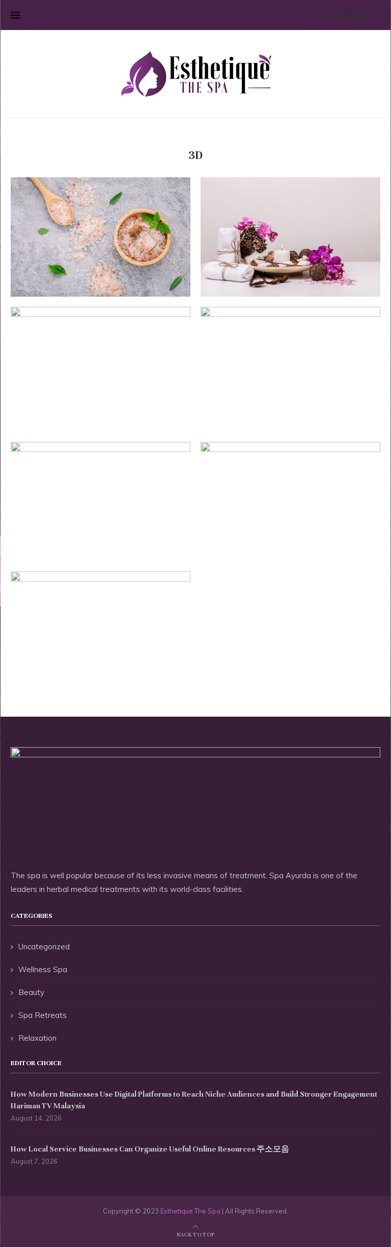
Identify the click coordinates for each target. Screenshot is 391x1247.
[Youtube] (360, 15)
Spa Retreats (42, 1015)
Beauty (31, 992)
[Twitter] (325, 15)
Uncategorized (44, 946)
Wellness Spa (42, 969)
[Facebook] (315, 15)
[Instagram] (337, 15)
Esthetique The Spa (190, 1211)
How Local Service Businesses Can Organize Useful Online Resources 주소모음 (150, 1149)
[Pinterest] (348, 15)
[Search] (375, 15)
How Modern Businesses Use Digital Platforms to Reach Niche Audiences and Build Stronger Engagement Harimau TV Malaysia (194, 1100)
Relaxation (37, 1038)
